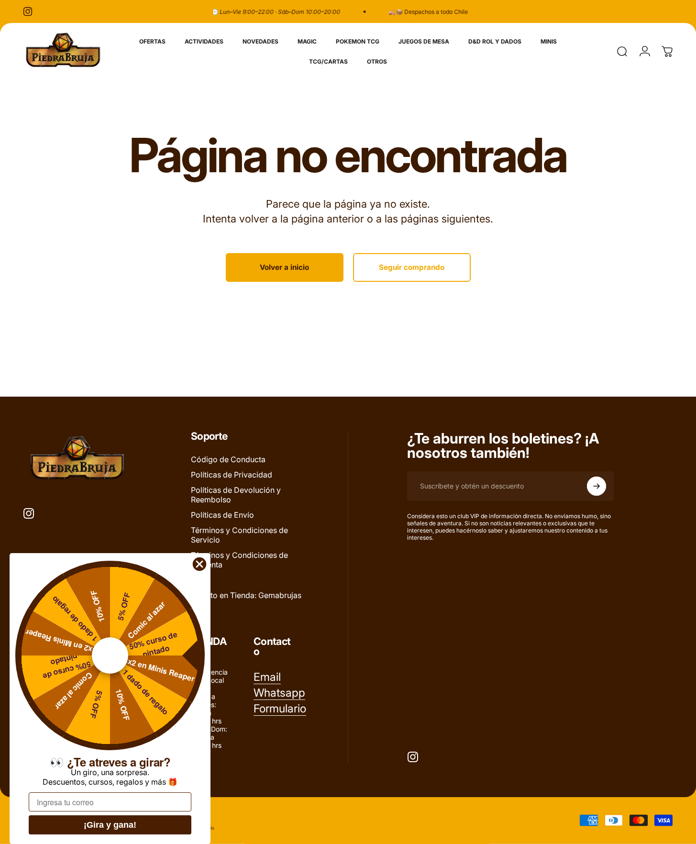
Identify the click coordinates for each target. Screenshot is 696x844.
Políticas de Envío (222, 515)
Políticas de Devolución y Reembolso (236, 494)
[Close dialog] (199, 564)
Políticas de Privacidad (231, 474)
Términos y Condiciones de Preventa (239, 559)
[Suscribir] (596, 486)
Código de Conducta (228, 459)
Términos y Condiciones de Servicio (239, 534)
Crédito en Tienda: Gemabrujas (246, 595)
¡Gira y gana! (110, 825)
